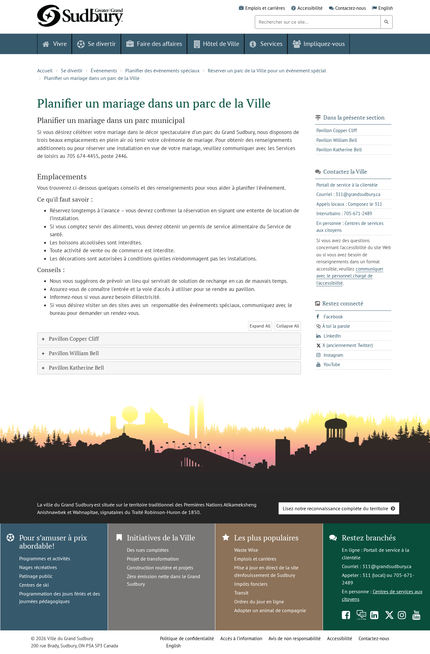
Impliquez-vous (324, 44)
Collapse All (287, 326)
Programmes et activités (44, 558)
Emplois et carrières (265, 8)
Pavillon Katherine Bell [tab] (76, 367)
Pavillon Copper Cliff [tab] (74, 338)
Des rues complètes (148, 550)
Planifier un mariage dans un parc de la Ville (91, 78)
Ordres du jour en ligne (259, 601)
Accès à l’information (241, 638)
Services (271, 44)
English (385, 8)
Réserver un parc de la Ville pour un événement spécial (267, 70)
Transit (241, 593)
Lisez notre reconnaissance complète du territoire (335, 508)
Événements (104, 70)
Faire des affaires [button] (159, 44)
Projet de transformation (153, 559)
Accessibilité (310, 8)
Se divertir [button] (102, 44)
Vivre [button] (60, 44)
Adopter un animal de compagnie (270, 610)
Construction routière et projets (160, 567)
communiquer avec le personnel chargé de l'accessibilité (349, 276)
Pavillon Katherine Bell (339, 150)
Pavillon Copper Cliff (336, 130)
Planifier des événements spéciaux (162, 70)
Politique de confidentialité (187, 638)
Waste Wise (246, 550)
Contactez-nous (350, 8)
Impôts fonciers (251, 584)
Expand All (260, 326)
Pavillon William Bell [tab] (74, 353)
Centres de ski (34, 585)
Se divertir (71, 70)
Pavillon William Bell (336, 140)
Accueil (45, 70)
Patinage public (36, 576)
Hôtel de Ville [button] (221, 44)
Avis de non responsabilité (295, 638)
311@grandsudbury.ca (386, 566)
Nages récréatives (38, 567)
